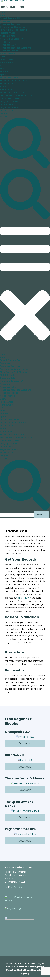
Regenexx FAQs (8, 44)
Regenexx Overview (10, 24)
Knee (2, 68)
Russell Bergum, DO (10, 18)
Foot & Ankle (6, 59)
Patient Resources (9, 77)
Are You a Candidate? (11, 38)
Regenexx (5, 21)
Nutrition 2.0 (14, 755)
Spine (3, 74)
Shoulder (4, 71)
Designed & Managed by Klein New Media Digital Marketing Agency (25, 970)
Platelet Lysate (7, 32)
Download (25, 743)
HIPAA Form (6, 89)
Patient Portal (7, 83)
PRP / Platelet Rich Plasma (13, 29)
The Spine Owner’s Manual (19, 804)
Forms (3, 86)
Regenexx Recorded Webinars (15, 47)
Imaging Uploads (9, 101)
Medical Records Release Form (16, 95)
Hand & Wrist (7, 62)
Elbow (3, 56)
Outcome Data (8, 35)
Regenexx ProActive (20, 829)
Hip (1, 65)
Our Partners (6, 104)
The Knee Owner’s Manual (25, 779)
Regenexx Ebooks (9, 50)
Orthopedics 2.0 (17, 732)
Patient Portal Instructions (13, 80)
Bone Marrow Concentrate (14, 26)
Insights (4, 113)
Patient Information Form (13, 92)
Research (5, 41)
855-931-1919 (12, 7)
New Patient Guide (9, 98)
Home (3, 12)
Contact (4, 116)
